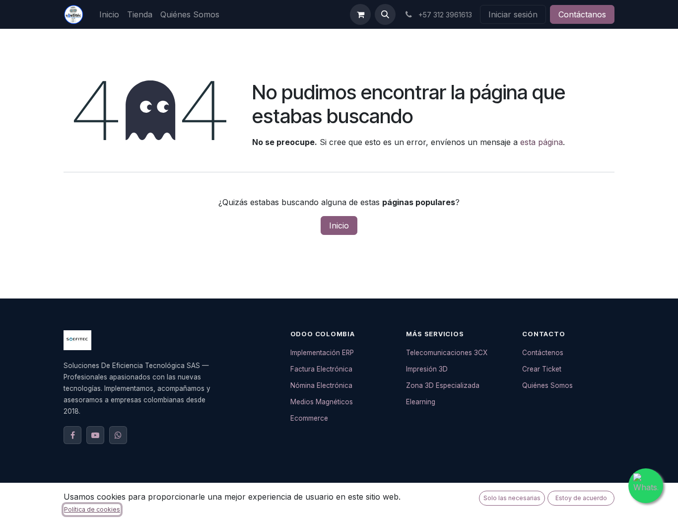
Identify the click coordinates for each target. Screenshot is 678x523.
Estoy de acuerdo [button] (581, 498)
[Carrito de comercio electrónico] (360, 14)
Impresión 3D (427, 369)
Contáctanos (582, 14)
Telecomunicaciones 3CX (446, 353)
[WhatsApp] (118, 435)
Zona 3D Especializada (442, 385)
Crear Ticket (541, 369)
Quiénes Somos (547, 385)
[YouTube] (95, 435)
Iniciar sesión (513, 14)
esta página (541, 142)
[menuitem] (109, 14)
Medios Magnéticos (321, 402)
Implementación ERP (322, 353)
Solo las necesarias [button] (512, 498)
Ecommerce (309, 418)
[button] (385, 14)
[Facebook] (72, 435)
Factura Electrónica (321, 369)
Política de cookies (92, 509)
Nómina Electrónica (321, 385)
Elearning (420, 402)
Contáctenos (542, 353)
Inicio (339, 225)
